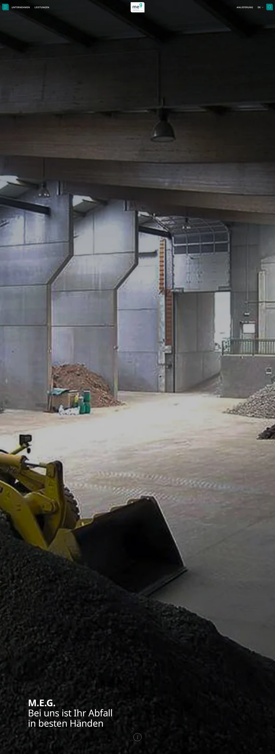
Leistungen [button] (42, 7)
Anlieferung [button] (245, 7)
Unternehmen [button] (21, 7)
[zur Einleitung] (137, 737)
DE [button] (259, 7)
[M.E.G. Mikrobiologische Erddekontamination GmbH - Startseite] (137, 7)
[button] (5, 7)
